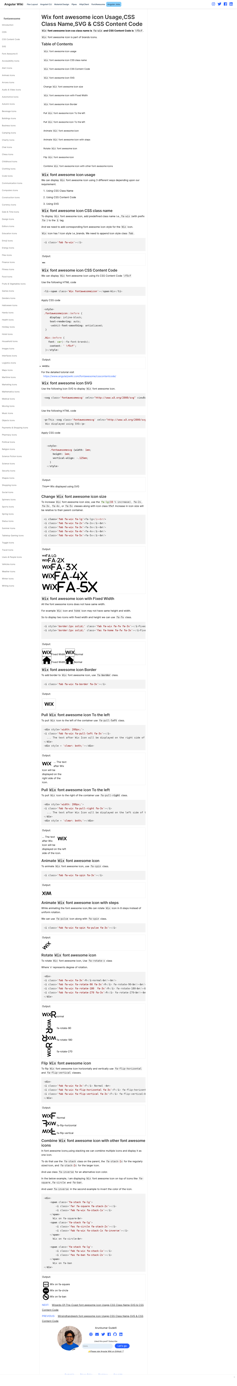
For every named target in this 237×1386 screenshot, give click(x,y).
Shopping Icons (9, 485)
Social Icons (7, 492)
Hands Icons (7, 312)
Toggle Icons (8, 542)
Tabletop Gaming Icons (13, 535)
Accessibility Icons (10, 61)
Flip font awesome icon (58, 157)
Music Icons (7, 413)
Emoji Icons (7, 240)
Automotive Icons (10, 97)
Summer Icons (8, 528)
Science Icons (8, 463)
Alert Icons (7, 68)
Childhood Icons (9, 161)
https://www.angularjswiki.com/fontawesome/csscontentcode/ (79, 376)
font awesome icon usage (60, 51)
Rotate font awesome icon (60, 148)
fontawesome (12, 18)
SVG (4, 46)
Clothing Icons (8, 168)
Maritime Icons (9, 377)
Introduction (7, 25)
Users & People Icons (12, 557)
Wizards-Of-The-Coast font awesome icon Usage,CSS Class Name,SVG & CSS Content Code (93, 1307)
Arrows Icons (8, 82)
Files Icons (7, 255)
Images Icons (8, 348)
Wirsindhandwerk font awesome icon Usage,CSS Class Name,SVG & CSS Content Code (92, 1318)
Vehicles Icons (8, 564)
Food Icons (7, 276)
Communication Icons (12, 183)
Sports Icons (8, 506)
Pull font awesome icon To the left (64, 113)
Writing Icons (8, 585)
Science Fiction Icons (12, 456)
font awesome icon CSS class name (65, 60)
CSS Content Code (11, 39)
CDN (4, 32)
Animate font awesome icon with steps (66, 139)
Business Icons (9, 125)
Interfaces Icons (9, 355)
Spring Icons (8, 514)
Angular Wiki (13, 4)
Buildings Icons (9, 118)
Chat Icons (7, 147)
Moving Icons (8, 406)
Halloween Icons (9, 305)
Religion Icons (8, 449)
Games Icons (8, 291)
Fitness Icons (8, 269)
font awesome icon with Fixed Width (66, 95)
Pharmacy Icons (9, 435)
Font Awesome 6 (10, 53)
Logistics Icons (9, 363)
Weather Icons (8, 571)
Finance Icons (8, 262)
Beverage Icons (9, 111)
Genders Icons (8, 298)
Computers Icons (10, 190)
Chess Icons (7, 154)
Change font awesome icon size (63, 86)
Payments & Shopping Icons (15, 427)
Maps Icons (7, 370)
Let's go (122, 1345)
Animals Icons (8, 75)
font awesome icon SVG (59, 77)
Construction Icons (11, 197)
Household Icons (10, 341)
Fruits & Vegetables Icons (14, 284)
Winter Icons (8, 578)
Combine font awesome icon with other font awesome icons (78, 166)
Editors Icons (8, 226)
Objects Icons (8, 420)
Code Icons (7, 176)
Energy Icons (8, 248)
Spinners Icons (9, 499)
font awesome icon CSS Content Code (67, 69)
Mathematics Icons (11, 391)
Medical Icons (8, 399)
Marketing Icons (9, 384)
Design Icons (8, 219)
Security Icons (8, 470)
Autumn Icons (8, 104)
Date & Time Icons (10, 212)
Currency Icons (9, 204)
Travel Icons (7, 550)
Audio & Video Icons (11, 89)
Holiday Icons (8, 327)
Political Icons (8, 442)
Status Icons (7, 521)
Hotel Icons (7, 334)
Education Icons (9, 233)
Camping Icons (9, 133)
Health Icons (8, 319)
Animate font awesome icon (61, 130)
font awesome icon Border (60, 104)
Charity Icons (8, 140)
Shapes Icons (8, 478)
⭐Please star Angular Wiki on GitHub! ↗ (106, 1351)
